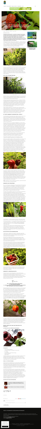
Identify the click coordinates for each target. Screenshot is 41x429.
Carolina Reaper (22, 297)
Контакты (17, 423)
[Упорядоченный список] (9, 402)
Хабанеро (10, 297)
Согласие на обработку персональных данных (21, 424)
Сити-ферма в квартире (10, 23)
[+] (14, 402)
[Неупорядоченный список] (10, 402)
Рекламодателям (27, 423)
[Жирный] (6, 402)
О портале (13, 423)
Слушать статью (7, 32)
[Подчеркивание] (7, 402)
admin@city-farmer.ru (11, 417)
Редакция (21, 423)
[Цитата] (11, 402)
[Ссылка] (12, 402)
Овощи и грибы (5, 23)
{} (13, 402)
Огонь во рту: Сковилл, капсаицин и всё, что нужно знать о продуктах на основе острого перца (16, 383)
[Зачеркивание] (8, 402)
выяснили (17, 122)
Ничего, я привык (5, 426)
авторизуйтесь (24, 398)
